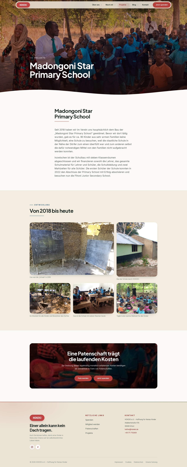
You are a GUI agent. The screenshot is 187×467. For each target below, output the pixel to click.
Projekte (89, 433)
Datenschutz (138, 462)
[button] (72, 248)
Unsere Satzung (151, 462)
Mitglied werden (92, 424)
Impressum (119, 462)
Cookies (128, 462)
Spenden (89, 420)
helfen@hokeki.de (131, 429)
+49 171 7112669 (131, 433)
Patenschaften (91, 428)
